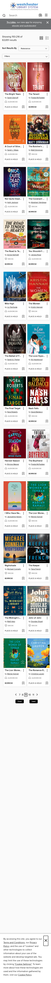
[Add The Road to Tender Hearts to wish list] (23, 264)
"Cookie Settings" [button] (23, 964)
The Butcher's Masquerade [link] (37, 146)
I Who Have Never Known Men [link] (13, 513)
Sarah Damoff (12, 98)
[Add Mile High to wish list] (23, 316)
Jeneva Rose (36, 255)
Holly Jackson (12, 202)
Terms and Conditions (14, 942)
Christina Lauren (37, 674)
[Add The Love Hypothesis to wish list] (47, 369)
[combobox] (20, 15)
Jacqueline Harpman (15, 517)
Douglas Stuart (37, 621)
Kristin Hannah (37, 307)
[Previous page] (16, 695)
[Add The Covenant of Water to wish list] (47, 212)
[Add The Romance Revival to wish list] (47, 683)
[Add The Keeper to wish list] (47, 578)
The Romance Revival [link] (37, 670)
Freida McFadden (38, 98)
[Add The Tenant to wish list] (47, 107)
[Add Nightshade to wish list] (23, 578)
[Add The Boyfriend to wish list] (47, 474)
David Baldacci (37, 412)
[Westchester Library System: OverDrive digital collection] (25, 6)
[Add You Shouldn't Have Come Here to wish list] (47, 264)
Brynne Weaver (13, 464)
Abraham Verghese (38, 202)
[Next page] (37, 695)
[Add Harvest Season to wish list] (23, 474)
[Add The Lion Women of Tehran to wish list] (47, 526)
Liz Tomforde (12, 307)
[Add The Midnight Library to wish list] (23, 631)
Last (33, 701)
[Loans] (40, 15)
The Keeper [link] (34, 565)
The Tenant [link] (34, 94)
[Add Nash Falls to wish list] (47, 421)
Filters (7, 56)
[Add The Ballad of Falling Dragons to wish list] (23, 369)
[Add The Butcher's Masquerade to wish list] (47, 159)
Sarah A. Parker (13, 360)
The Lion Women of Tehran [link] (37, 513)
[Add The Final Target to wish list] (23, 421)
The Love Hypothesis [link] (37, 356)
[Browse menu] (46, 15)
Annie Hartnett (13, 255)
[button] (41, 38)
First (20, 701)
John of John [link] (35, 618)
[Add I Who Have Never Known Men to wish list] (23, 526)
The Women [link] (34, 303)
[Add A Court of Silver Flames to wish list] (23, 159)
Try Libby (11, 22)
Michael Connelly (14, 569)
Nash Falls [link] (34, 408)
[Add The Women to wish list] (47, 316)
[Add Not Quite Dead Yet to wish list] (23, 212)
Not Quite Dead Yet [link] (13, 199)
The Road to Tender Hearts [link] (13, 251)
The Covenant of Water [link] (37, 199)
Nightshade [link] (10, 565)
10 (29, 694)
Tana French (36, 569)
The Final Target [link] (12, 408)
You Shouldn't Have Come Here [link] (37, 251)
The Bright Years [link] (13, 94)
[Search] (4, 15)
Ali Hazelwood (36, 360)
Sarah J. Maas (12, 150)
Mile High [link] (9, 303)
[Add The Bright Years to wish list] (23, 107)
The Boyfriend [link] (35, 461)
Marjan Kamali (36, 517)
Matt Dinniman (37, 150)
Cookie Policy (24, 974)
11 (33, 694)
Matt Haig (11, 621)
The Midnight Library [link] (13, 618)
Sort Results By (9, 48)
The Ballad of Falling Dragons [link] (13, 356)
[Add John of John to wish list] (47, 631)
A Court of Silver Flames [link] (13, 146)
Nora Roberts (12, 412)
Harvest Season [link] (12, 461)
